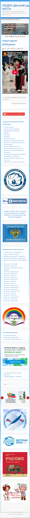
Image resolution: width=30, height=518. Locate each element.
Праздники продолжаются (19, 103)
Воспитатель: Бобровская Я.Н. (11, 271)
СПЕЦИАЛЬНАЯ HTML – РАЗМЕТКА (13, 376)
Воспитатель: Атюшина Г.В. (10, 266)
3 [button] (9, 36)
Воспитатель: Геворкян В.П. (10, 273)
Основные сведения (9, 127)
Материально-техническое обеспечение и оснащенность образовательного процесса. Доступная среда (14, 142)
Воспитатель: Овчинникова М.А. (12, 287)
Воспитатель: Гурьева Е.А (10, 275)
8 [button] (18, 36)
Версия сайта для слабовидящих (15, 114)
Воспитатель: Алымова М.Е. (11, 264)
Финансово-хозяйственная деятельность (14, 148)
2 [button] (7, 36)
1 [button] (5, 36)
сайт (5, 48)
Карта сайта (7, 374)
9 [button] (20, 36)
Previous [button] (3, 29)
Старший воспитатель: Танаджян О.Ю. (13, 252)
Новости (21, 48)
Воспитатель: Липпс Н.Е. (10, 281)
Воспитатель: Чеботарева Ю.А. (11, 297)
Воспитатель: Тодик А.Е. (10, 293)
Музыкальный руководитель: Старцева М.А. (14, 256)
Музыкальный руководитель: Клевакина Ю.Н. (15, 258)
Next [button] (27, 29)
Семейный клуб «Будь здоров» (11, 337)
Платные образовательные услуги (12, 146)
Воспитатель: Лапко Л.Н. (10, 283)
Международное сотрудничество (12, 156)
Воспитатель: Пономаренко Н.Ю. (12, 291)
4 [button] (11, 36)
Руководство (7, 136)
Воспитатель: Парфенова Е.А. (11, 289)
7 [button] (16, 36)
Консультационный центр (10, 335)
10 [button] (22, 36)
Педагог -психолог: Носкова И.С (11, 254)
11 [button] (24, 36)
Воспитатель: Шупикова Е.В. (11, 301)
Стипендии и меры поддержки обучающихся (14, 154)
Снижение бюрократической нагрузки (13, 373)
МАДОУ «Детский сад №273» (15, 7)
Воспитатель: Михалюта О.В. (11, 285)
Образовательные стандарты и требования (14, 162)
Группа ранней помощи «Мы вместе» (13, 339)
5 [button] (13, 36)
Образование (7, 134)
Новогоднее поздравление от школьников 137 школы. (14, 98)
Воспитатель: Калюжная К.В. (11, 279)
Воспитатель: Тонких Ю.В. (10, 295)
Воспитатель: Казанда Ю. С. (11, 277)
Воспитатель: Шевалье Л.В (10, 299)
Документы (6, 132)
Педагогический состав (9, 138)
